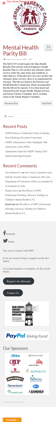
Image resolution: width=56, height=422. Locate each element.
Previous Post (11, 103)
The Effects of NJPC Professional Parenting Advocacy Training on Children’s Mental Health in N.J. (26, 195)
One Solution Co (13, 172)
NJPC (24, 59)
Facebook (10, 233)
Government (17, 59)
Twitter (11, 241)
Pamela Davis (11, 190)
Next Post (46, 103)
